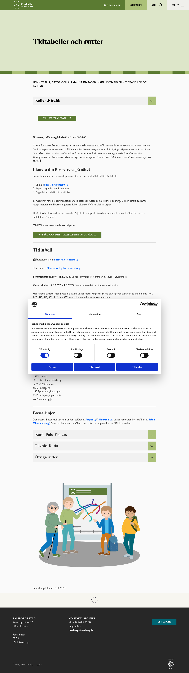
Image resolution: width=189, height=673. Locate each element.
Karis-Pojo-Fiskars (51, 435)
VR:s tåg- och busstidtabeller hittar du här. (65, 235)
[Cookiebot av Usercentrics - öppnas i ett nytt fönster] (145, 304)
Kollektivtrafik (111, 82)
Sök (154, 5)
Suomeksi (136, 5)
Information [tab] (94, 314)
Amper (89, 419)
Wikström (104, 419)
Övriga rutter (46, 457)
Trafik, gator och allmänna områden (69, 82)
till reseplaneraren (55, 118)
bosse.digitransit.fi (54, 184)
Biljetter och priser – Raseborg (63, 268)
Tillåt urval (94, 367)
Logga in (38, 664)
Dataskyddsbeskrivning (23, 664)
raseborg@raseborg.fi (81, 630)
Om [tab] (139, 314)
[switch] (78, 355)
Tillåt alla (137, 367)
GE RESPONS (164, 622)
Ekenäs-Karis (46, 446)
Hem (36, 82)
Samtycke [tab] (50, 314)
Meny (175, 5)
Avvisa (52, 367)
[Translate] (112, 5)
